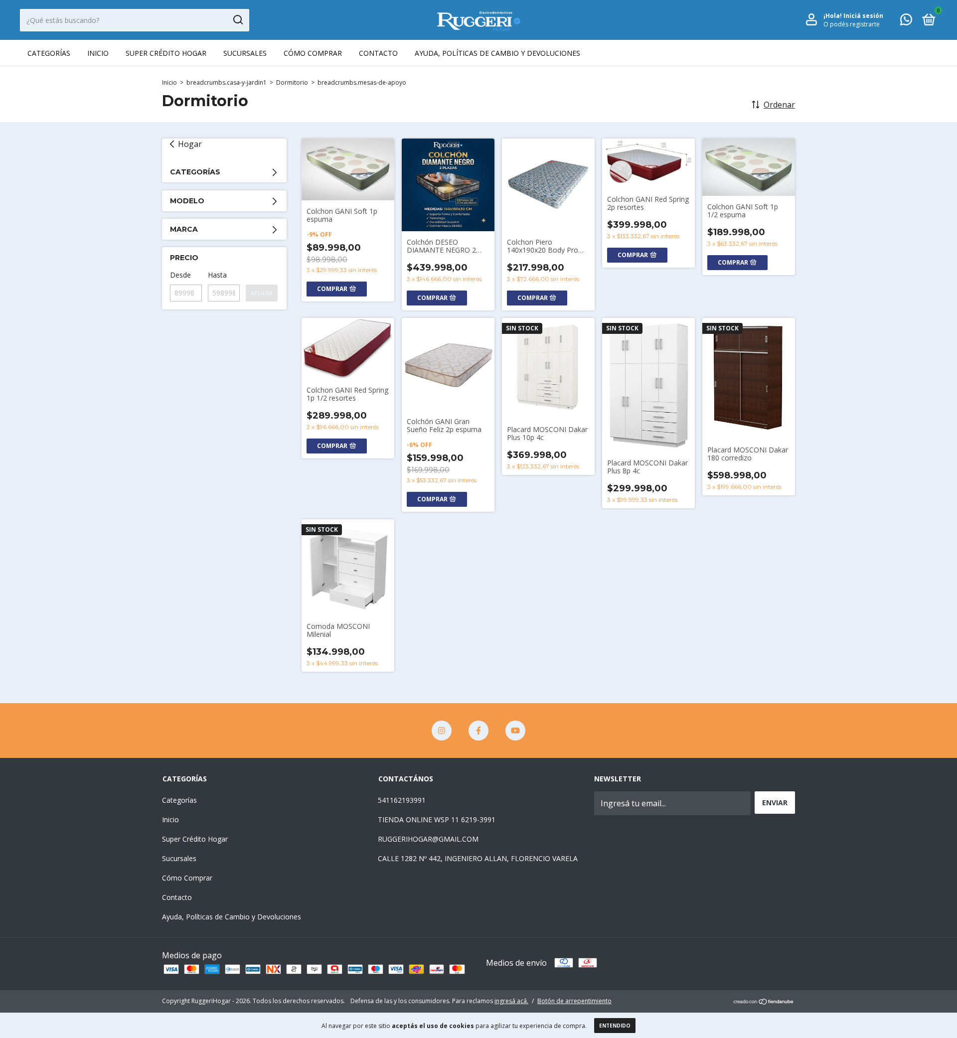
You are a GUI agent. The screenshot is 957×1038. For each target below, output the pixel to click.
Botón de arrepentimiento (574, 1001)
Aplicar (262, 293)
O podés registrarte (851, 24)
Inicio (98, 53)
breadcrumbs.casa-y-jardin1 (226, 82)
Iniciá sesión (863, 15)
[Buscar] (237, 20)
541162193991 (402, 800)
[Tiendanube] (764, 1002)
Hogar (190, 144)
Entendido (615, 1025)
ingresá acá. (511, 1001)
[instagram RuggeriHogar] (442, 731)
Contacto (378, 53)
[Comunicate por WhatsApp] (906, 21)
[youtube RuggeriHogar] (515, 731)
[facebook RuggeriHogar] (478, 731)
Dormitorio (292, 82)
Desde (180, 275)
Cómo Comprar (313, 53)
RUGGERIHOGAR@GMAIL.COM (428, 839)
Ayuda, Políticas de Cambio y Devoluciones (497, 53)
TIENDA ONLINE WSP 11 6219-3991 (436, 819)
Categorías (48, 53)
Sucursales (245, 53)
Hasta (217, 275)
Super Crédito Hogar (166, 53)
